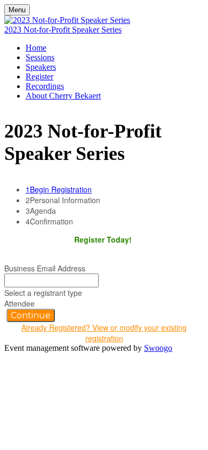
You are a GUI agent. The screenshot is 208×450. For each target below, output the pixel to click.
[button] (30, 315)
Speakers (41, 66)
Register (39, 76)
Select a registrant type (43, 292)
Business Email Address (44, 268)
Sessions (40, 57)
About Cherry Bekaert (63, 95)
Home (36, 47)
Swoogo (158, 347)
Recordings (45, 86)
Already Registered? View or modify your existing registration (104, 332)
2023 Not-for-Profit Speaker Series (63, 29)
